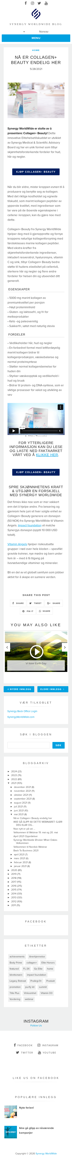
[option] (36, 655)
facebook (25, 1045)
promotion (15, 987)
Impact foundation (29, 525)
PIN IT (29, 611)
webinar (29, 999)
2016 (14, 885)
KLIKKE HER (47, 455)
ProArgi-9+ (36, 980)
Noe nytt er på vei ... (24, 828)
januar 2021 (20, 866)
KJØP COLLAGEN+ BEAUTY (36, 171)
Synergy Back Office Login (22, 711)
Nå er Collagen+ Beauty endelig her (32, 818)
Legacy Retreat (18, 980)
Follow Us (36, 1025)
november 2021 (23, 790)
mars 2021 (20, 858)
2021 (14, 783)
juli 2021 (19, 806)
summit (43, 987)
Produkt (50, 980)
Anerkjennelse (37, 956)
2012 (14, 901)
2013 (14, 897)
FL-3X (26, 968)
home (36, 50)
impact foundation (36, 974)
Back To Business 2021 (25, 850)
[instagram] (33, 3)
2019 (14, 874)
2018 (14, 878)
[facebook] (26, 3)
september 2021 (23, 798)
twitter (27, 1052)
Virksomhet (30, 993)
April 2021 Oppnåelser (25, 836)
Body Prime (16, 962)
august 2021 (21, 802)
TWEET (37, 603)
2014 (14, 893)
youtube (49, 1052)
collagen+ (32, 962)
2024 (14, 771)
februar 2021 (21, 862)
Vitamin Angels (17, 544)
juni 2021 (19, 810)
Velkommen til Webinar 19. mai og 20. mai (35, 832)
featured (14, 968)
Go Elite (38, 968)
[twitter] (39, 3)
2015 (14, 889)
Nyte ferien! (26, 1107)
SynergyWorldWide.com (20, 717)
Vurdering (15, 999)
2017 (14, 881)
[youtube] (46, 3)
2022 (14, 779)
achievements (17, 956)
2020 (14, 870)
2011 (14, 905)
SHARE (19, 603)
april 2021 (19, 854)
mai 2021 (19, 814)
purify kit (29, 987)
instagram (50, 1045)
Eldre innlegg (51, 689)
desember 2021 (23, 787)
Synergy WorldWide (46, 1153)
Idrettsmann (16, 974)
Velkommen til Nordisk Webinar (30, 846)
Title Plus (14, 993)
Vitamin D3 (46, 993)
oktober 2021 (21, 794)
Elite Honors (48, 962)
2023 (14, 775)
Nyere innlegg (20, 689)
